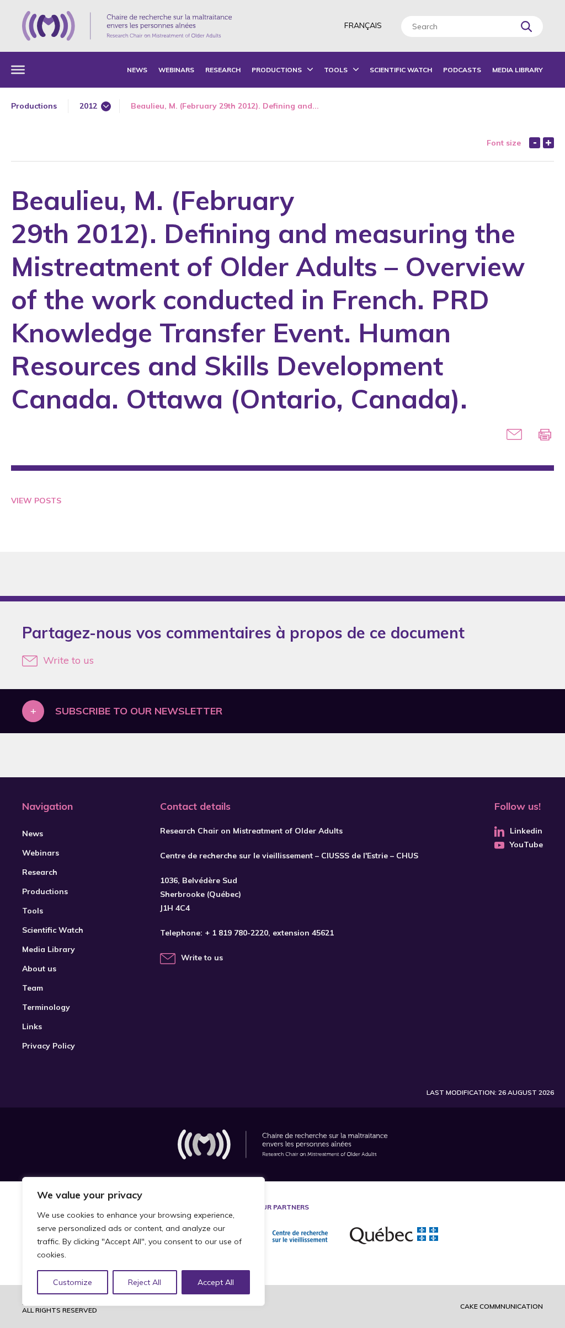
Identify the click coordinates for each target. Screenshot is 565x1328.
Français (363, 25)
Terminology (46, 1007)
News (137, 70)
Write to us (68, 660)
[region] (143, 1241)
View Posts (36, 501)
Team (32, 988)
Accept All (216, 1282)
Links (32, 1026)
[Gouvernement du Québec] (394, 1237)
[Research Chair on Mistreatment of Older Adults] (127, 26)
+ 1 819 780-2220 (236, 933)
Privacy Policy (48, 1046)
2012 (88, 106)
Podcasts (462, 70)
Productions (277, 70)
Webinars (176, 70)
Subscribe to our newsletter (138, 711)
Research (223, 70)
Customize (72, 1282)
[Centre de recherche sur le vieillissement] (281, 1237)
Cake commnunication (501, 1306)
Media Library (517, 70)
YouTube (526, 845)
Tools (336, 70)
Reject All (144, 1282)
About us (39, 969)
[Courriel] (514, 434)
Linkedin (526, 831)
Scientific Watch (401, 70)
